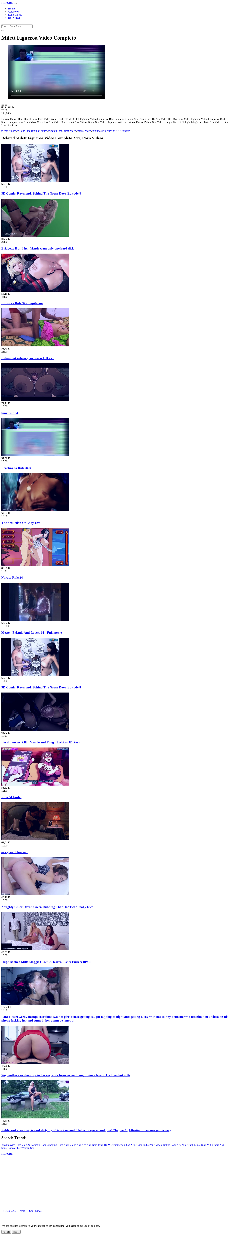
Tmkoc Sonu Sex (172, 1144)
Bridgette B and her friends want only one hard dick (37, 248)
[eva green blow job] (35, 839)
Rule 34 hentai (11, 797)
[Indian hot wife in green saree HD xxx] (35, 345)
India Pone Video (152, 1144)
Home (11, 8)
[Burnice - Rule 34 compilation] (35, 290)
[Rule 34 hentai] (35, 784)
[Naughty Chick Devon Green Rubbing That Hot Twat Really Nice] (35, 894)
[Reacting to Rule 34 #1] (35, 455)
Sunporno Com (55, 1144)
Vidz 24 (26, 1144)
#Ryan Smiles (8, 130)
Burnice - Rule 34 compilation (22, 303)
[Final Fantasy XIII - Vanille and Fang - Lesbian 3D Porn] (35, 729)
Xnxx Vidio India (209, 1144)
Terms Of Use (25, 1210)
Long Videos (15, 14)
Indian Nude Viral (133, 1144)
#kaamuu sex (55, 130)
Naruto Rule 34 (12, 577)
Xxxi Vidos (70, 1144)
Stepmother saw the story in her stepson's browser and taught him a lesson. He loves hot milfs (65, 1075)
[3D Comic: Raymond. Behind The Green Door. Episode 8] (35, 180)
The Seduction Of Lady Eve (20, 523)
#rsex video (70, 130)
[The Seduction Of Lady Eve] (35, 510)
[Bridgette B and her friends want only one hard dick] (35, 235)
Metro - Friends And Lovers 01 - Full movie (31, 632)
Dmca (38, 1210)
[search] (2, 30)
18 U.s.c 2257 (8, 1210)
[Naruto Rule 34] (35, 565)
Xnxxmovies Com (11, 1144)
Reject (16, 1232)
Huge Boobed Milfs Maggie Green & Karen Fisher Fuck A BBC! (46, 962)
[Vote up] (2, 105)
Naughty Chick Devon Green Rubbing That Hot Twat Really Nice (47, 907)
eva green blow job (14, 852)
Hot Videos (14, 17)
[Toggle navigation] (15, 3)
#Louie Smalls (25, 130)
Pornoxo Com (38, 1144)
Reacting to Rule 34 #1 (17, 468)
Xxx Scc (81, 1144)
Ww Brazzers (115, 1144)
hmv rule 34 (9, 413)
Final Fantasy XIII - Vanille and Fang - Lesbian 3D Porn (40, 742)
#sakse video (84, 130)
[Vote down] (6, 105)
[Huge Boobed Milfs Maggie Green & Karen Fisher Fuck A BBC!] (35, 949)
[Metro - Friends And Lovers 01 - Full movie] (35, 619)
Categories (13, 11)
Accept (6, 1232)
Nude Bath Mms (191, 1144)
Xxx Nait (92, 1144)
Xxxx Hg (102, 1144)
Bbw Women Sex (24, 1148)
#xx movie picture (102, 130)
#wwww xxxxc (121, 130)
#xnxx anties (40, 130)
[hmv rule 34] (35, 400)
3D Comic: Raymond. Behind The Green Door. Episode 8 (41, 193)
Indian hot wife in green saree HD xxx (27, 358)
